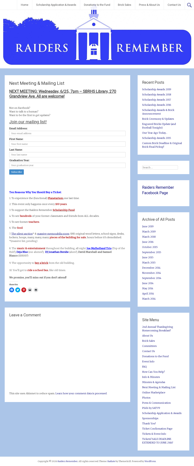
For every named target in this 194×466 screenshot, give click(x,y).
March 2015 (149, 262)
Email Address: (18, 128)
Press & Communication (156, 402)
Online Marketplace (153, 392)
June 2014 (148, 283)
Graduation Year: (19, 160)
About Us (147, 335)
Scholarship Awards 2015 (156, 137)
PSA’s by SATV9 (151, 407)
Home (24, 4)
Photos (146, 397)
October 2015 (150, 247)
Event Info (148, 361)
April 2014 (148, 293)
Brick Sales (124, 4)
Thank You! (149, 423)
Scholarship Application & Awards (56, 4)
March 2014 (149, 298)
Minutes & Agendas (153, 382)
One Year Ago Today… (154, 132)
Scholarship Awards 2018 (156, 94)
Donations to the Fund (97, 4)
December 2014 (151, 267)
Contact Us (174, 4)
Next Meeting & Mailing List (159, 387)
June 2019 (148, 226)
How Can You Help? (153, 371)
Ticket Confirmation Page (157, 428)
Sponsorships (150, 418)
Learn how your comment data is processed (81, 393)
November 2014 (151, 272)
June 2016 (148, 241)
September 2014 (151, 278)
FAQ (144, 366)
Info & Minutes (151, 376)
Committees (149, 345)
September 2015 (151, 252)
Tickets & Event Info (154, 433)
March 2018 (149, 236)
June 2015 (147, 257)
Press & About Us (149, 4)
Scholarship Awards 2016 (156, 104)
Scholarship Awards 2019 (156, 89)
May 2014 (147, 288)
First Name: (16, 139)
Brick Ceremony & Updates (158, 118)
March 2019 (149, 231)
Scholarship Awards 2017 (156, 99)
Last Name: (16, 149)
